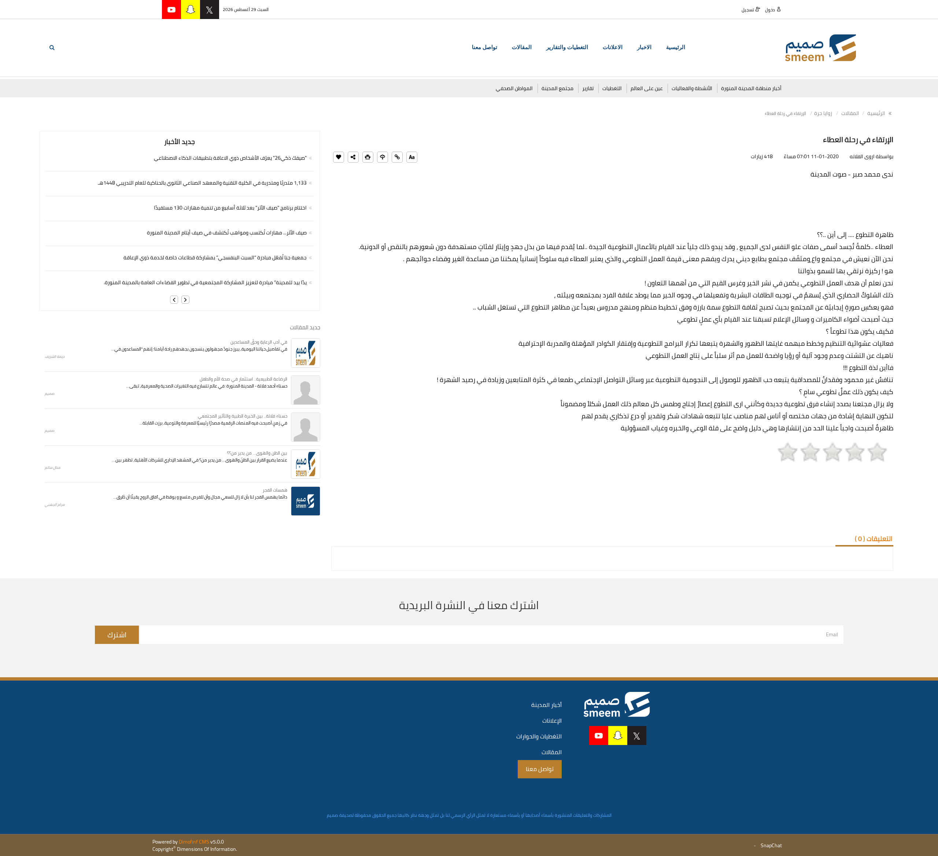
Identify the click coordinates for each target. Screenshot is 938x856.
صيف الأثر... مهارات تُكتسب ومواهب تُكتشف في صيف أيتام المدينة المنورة (227, 232)
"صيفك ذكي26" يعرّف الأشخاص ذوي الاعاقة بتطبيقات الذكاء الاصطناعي (230, 158)
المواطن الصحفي (514, 88)
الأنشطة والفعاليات (692, 88)
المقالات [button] (522, 47)
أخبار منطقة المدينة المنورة (751, 88)
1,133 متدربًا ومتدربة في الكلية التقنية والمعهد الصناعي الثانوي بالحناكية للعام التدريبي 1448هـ (202, 182)
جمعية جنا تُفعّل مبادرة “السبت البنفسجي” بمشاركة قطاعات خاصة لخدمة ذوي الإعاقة (215, 257)
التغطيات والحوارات (539, 736)
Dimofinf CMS (194, 841)
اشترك (116, 634)
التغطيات (612, 88)
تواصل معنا (484, 47)
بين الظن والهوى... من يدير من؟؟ (257, 453)
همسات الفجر (275, 490)
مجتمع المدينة (557, 88)
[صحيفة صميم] (820, 47)
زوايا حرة (823, 113)
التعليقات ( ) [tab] (874, 539)
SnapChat (771, 845)
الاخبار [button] (644, 47)
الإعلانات (552, 720)
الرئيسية (675, 47)
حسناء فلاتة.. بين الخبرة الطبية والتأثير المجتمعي (242, 416)
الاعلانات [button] (613, 47)
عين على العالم (647, 88)
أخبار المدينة (546, 704)
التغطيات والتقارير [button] (567, 47)
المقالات (850, 113)
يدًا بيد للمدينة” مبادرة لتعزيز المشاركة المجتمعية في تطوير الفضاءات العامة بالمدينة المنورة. (205, 282)
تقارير (588, 88)
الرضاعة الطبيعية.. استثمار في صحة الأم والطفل (243, 379)
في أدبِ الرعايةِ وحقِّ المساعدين (258, 342)
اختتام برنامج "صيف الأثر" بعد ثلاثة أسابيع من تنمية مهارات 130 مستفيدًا (230, 207)
